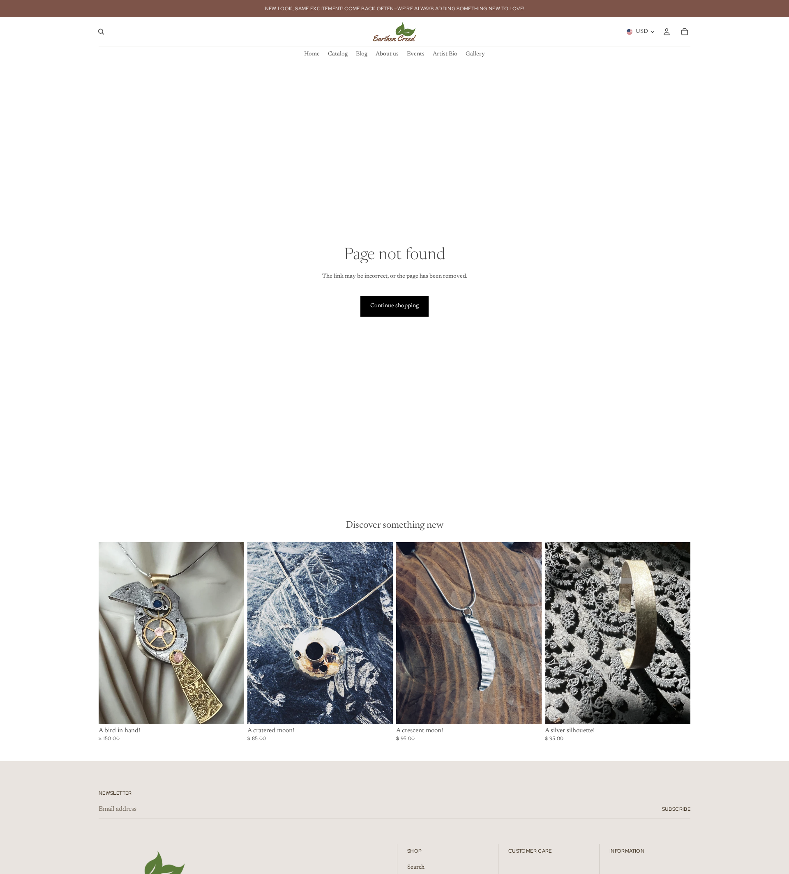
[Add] (231, 711)
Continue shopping (394, 306)
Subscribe (676, 809)
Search (415, 867)
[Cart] (685, 32)
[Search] (101, 32)
